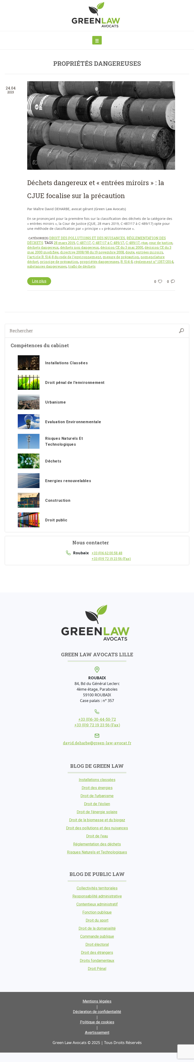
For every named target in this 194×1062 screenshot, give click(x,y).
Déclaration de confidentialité (97, 1011)
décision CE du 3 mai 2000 (121, 247)
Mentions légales (97, 1001)
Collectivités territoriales (97, 888)
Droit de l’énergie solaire (97, 812)
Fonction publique (97, 912)
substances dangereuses (47, 266)
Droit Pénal (97, 968)
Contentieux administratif (97, 904)
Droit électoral (97, 944)
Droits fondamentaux (97, 960)
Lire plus (39, 281)
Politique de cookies (97, 1022)
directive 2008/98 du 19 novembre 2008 (92, 252)
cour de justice (160, 242)
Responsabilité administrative (97, 896)
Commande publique (97, 936)
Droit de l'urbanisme (97, 796)
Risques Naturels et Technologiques (97, 852)
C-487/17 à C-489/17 (108, 242)
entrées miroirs (149, 252)
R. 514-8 (126, 261)
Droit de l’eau (97, 836)
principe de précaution (59, 261)
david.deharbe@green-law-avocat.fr (97, 742)
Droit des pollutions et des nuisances (87, 238)
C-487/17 (83, 242)
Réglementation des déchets (97, 844)
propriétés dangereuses (99, 261)
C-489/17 (133, 242)
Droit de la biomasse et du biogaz (97, 820)
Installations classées (97, 780)
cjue (144, 242)
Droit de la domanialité (97, 928)
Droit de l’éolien (97, 804)
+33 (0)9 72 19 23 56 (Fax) (111, 558)
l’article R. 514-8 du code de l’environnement (64, 257)
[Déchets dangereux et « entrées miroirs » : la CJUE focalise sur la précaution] (101, 125)
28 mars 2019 (64, 242)
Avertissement (97, 1032)
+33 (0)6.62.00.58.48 (107, 553)
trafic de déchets (82, 266)
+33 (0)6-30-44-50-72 (97, 719)
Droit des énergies (97, 788)
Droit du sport (97, 920)
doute (130, 252)
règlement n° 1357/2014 (153, 261)
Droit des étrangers (97, 952)
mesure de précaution (121, 257)
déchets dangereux (43, 247)
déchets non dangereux (79, 247)
